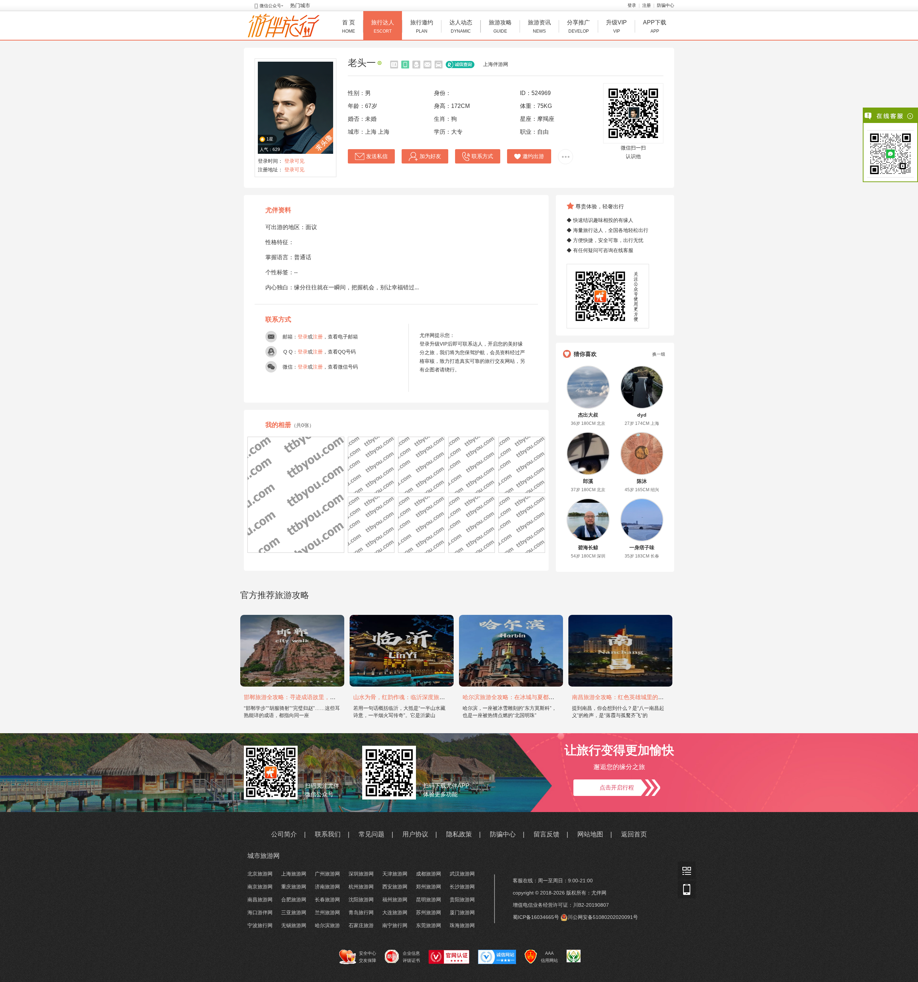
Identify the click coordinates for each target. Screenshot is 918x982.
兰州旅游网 (327, 912)
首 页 (348, 26)
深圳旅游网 (361, 874)
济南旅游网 (327, 887)
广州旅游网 (327, 874)
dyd (642, 415)
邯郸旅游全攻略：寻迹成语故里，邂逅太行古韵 (304, 697)
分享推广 (578, 26)
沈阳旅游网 (361, 899)
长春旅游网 (327, 899)
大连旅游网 (394, 912)
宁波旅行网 (260, 925)
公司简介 (284, 834)
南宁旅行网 (394, 925)
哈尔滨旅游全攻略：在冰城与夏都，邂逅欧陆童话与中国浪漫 (540, 697)
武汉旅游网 (462, 874)
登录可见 (294, 161)
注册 (646, 5)
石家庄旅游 (361, 925)
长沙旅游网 (462, 887)
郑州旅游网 (428, 887)
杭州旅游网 (361, 887)
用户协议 (415, 834)
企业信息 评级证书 (411, 957)
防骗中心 (665, 5)
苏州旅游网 (428, 912)
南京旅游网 (260, 887)
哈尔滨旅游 (327, 925)
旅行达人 (382, 26)
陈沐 (642, 481)
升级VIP (616, 26)
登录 (632, 5)
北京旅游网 (260, 874)
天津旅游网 (394, 874)
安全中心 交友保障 (367, 957)
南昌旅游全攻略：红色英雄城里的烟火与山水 (629, 697)
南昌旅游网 (260, 899)
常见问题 (371, 834)
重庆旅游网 (293, 887)
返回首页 (634, 834)
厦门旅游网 (462, 912)
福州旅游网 (394, 899)
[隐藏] (910, 116)
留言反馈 (546, 834)
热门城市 (300, 5)
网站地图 (590, 834)
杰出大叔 (588, 415)
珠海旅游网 (462, 925)
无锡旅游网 (293, 925)
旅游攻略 (500, 26)
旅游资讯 (539, 26)
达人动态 (460, 26)
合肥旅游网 (293, 899)
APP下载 (654, 26)
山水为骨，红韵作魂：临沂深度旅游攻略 (404, 697)
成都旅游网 (428, 874)
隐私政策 (459, 834)
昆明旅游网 (428, 899)
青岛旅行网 (361, 912)
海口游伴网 (260, 912)
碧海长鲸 (588, 547)
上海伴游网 (495, 64)
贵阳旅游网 (462, 899)
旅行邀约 (421, 26)
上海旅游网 (293, 874)
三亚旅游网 (293, 912)
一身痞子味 (641, 547)
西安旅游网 (394, 887)
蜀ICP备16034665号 (536, 917)
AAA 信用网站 (549, 957)
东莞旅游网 (428, 925)
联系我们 (328, 834)
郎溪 (588, 481)
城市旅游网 (263, 855)
